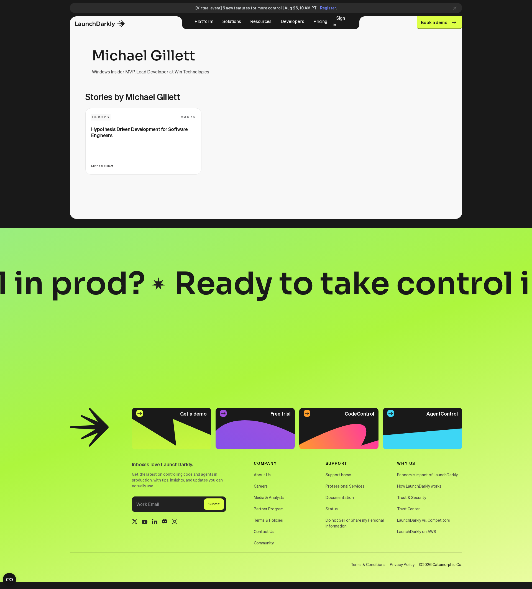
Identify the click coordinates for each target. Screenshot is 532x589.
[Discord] (164, 522)
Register (328, 7)
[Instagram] (174, 522)
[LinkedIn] (154, 522)
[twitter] (134, 522)
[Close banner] (453, 8)
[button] (204, 21)
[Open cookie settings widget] (9, 579)
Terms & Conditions (368, 564)
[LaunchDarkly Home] (104, 24)
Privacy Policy (402, 564)
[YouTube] (144, 522)
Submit (213, 504)
